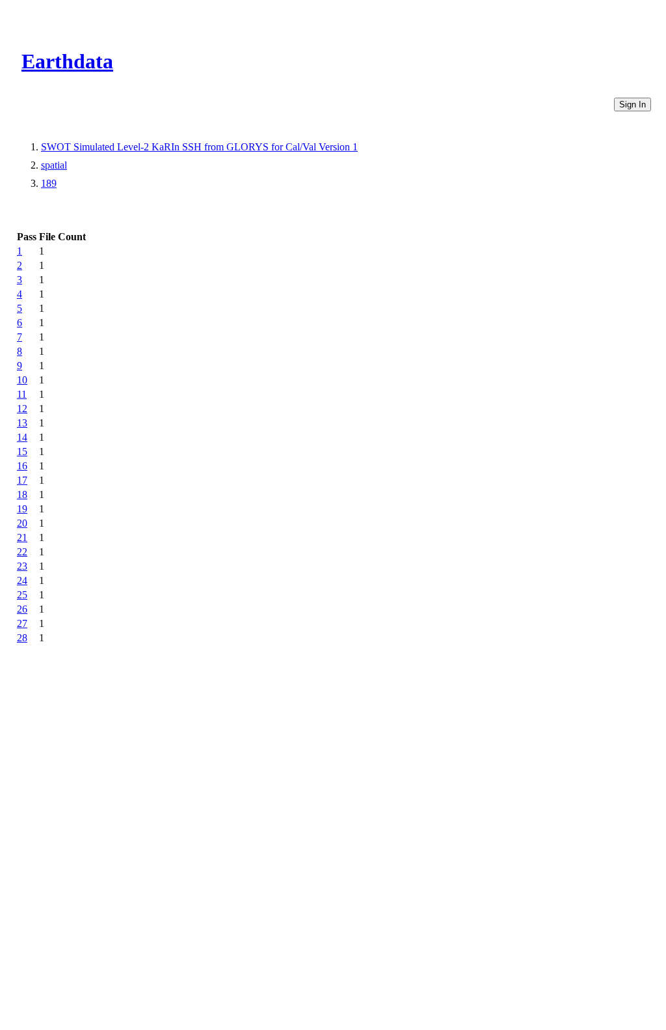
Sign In (632, 104)
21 (22, 537)
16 (22, 465)
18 (22, 494)
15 (22, 451)
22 (22, 551)
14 (22, 437)
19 (22, 508)
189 (49, 183)
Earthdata (67, 61)
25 (22, 594)
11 (22, 394)
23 (22, 566)
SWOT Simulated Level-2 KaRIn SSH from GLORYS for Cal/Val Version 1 (199, 146)
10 (22, 379)
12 (22, 408)
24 (22, 580)
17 (22, 480)
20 (22, 523)
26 (22, 609)
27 (22, 623)
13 (22, 422)
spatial (54, 165)
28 (22, 637)
